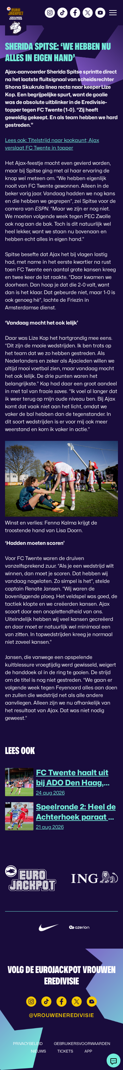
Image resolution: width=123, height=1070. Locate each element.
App (88, 1051)
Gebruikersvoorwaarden (82, 1043)
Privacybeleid (28, 1043)
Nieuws (38, 1051)
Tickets (65, 1051)
